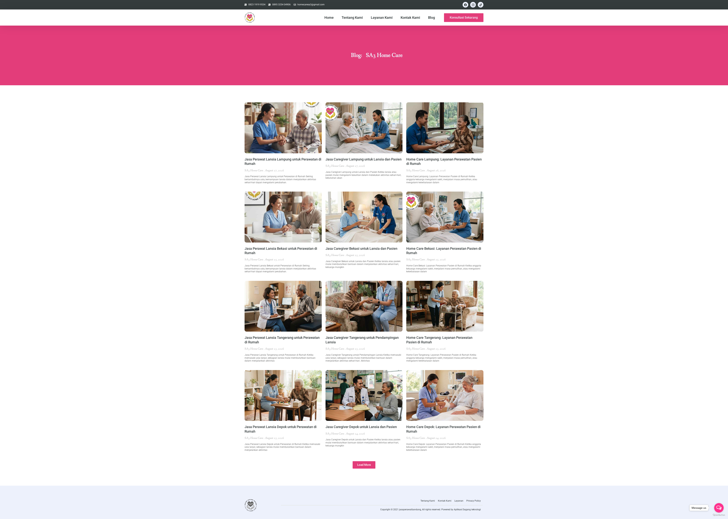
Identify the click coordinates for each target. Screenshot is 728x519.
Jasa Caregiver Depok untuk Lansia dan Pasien (361, 427)
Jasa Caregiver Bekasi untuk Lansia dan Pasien (361, 248)
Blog (431, 18)
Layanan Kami (382, 18)
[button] (364, 465)
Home (329, 18)
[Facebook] (465, 5)
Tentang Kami (352, 18)
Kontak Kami (410, 18)
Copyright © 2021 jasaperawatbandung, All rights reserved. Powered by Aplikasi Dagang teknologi (430, 509)
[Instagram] (473, 5)
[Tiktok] (480, 5)
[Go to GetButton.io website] (719, 515)
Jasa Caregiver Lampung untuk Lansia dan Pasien (364, 159)
